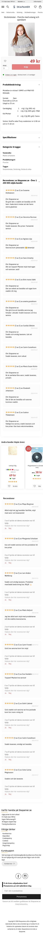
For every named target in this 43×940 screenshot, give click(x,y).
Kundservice (7, 834)
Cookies (5, 841)
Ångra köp (6, 845)
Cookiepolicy (7, 838)
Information (37, 1)
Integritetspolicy (8, 843)
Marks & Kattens (9, 156)
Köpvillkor (6, 836)
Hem (2, 12)
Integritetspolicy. (21, 904)
